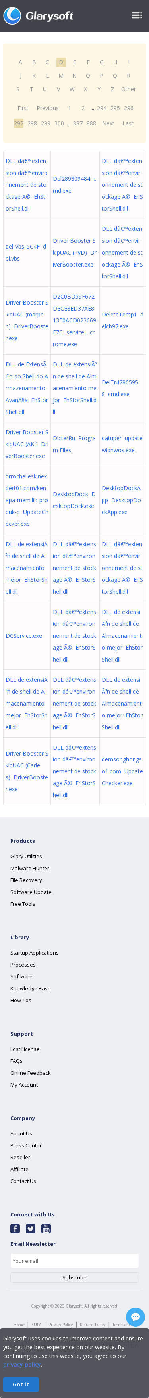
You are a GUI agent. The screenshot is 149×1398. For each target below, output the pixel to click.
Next (108, 123)
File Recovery (26, 880)
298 (32, 123)
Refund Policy (92, 1324)
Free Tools (22, 903)
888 (91, 123)
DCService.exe (25, 635)
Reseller (20, 1157)
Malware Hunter (29, 868)
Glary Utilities (26, 856)
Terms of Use (123, 1324)
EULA (36, 1324)
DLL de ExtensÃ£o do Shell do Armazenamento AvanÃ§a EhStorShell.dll (27, 388)
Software (21, 976)
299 (45, 123)
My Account (24, 1084)
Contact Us (23, 1181)
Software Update (31, 892)
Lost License (25, 1049)
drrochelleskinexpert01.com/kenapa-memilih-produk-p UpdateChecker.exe (27, 499)
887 (78, 123)
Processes (23, 964)
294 (101, 108)
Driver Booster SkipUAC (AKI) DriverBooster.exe (27, 444)
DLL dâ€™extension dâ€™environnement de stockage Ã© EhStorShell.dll (27, 184)
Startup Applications (34, 952)
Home (19, 1324)
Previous (48, 108)
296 (129, 108)
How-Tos (20, 1000)
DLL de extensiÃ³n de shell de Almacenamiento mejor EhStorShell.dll (75, 388)
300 (59, 123)
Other (128, 89)
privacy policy (22, 1364)
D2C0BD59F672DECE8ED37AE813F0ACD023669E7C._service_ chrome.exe (74, 320)
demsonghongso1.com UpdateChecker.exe (122, 771)
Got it (21, 1384)
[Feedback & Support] (135, 1317)
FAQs (16, 1060)
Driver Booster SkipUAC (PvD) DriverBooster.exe (75, 252)
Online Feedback (30, 1072)
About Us (21, 1133)
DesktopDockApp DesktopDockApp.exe (121, 500)
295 (115, 108)
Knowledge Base (30, 988)
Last (128, 123)
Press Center (26, 1145)
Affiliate (19, 1169)
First (23, 108)
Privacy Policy (60, 1324)
